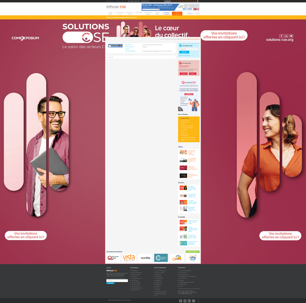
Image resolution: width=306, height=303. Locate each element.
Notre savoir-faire (183, 278)
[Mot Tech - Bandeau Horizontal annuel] (171, 7)
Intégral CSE (158, 286)
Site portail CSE (158, 276)
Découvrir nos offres (159, 272)
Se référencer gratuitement (161, 291)
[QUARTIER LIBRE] (113, 258)
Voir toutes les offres (136, 284)
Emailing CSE (158, 274)
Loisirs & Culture (157, 13)
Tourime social (184, 129)
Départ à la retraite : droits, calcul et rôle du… (193, 222)
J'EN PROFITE (183, 73)
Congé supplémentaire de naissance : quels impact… (192, 229)
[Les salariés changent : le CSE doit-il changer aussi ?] (183, 202)
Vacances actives (184, 133)
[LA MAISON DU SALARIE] (177, 258)
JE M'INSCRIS (110, 283)
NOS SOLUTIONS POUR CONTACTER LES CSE (184, 1)
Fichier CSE (157, 289)
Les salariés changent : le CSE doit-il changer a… (192, 202)
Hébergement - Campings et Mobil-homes (188, 140)
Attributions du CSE (129, 13)
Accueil (161, 39)
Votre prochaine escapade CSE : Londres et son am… (192, 160)
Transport (183, 131)
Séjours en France (184, 122)
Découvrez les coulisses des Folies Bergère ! (193, 175)
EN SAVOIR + (192, 73)
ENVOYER (184, 52)
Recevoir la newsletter (121, 1)
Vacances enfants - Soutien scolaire (188, 137)
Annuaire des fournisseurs (137, 288)
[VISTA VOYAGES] (129, 258)
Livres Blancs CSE (159, 278)
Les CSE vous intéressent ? (160, 270)
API (156, 295)
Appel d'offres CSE (135, 289)
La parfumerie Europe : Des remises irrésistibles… (191, 152)
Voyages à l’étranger (177, 39)
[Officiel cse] (116, 7)
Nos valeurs (181, 280)
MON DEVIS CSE (145, 1)
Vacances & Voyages (166, 13)
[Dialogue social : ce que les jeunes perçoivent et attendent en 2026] (183, 243)
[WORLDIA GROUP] (145, 258)
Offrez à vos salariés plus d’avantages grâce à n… (193, 168)
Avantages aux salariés (148, 13)
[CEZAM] (161, 258)
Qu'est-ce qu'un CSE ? (183, 274)
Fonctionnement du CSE (119, 13)
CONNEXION (168, 1)
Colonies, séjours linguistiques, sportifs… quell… (192, 195)
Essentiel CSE (158, 284)
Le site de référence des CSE (185, 270)
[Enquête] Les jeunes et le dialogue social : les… (192, 209)
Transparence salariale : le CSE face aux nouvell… (192, 236)
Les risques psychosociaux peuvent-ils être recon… (192, 188)
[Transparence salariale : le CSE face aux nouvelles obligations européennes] (183, 236)
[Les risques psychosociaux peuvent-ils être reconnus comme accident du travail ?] (183, 188)
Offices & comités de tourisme (187, 125)
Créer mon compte (185, 55)
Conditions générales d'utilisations (186, 282)
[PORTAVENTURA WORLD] (193, 258)
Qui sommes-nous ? (110, 1)
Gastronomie (138, 12)
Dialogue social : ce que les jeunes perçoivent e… (193, 243)
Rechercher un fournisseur (193, 251)
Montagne (183, 124)
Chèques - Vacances (185, 120)
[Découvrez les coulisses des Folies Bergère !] (183, 175)
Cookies (181, 286)
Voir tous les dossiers (136, 286)
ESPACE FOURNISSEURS (177, 13)
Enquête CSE (158, 280)
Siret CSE (157, 288)
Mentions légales (182, 284)
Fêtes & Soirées (110, 13)
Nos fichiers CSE (158, 282)
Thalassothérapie (184, 135)
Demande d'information (160, 293)
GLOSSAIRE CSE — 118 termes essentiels (187, 276)
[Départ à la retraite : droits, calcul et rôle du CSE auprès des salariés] (183, 222)
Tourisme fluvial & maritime (186, 127)
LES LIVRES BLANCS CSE (134, 1)
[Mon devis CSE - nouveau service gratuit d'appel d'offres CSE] (189, 95)
